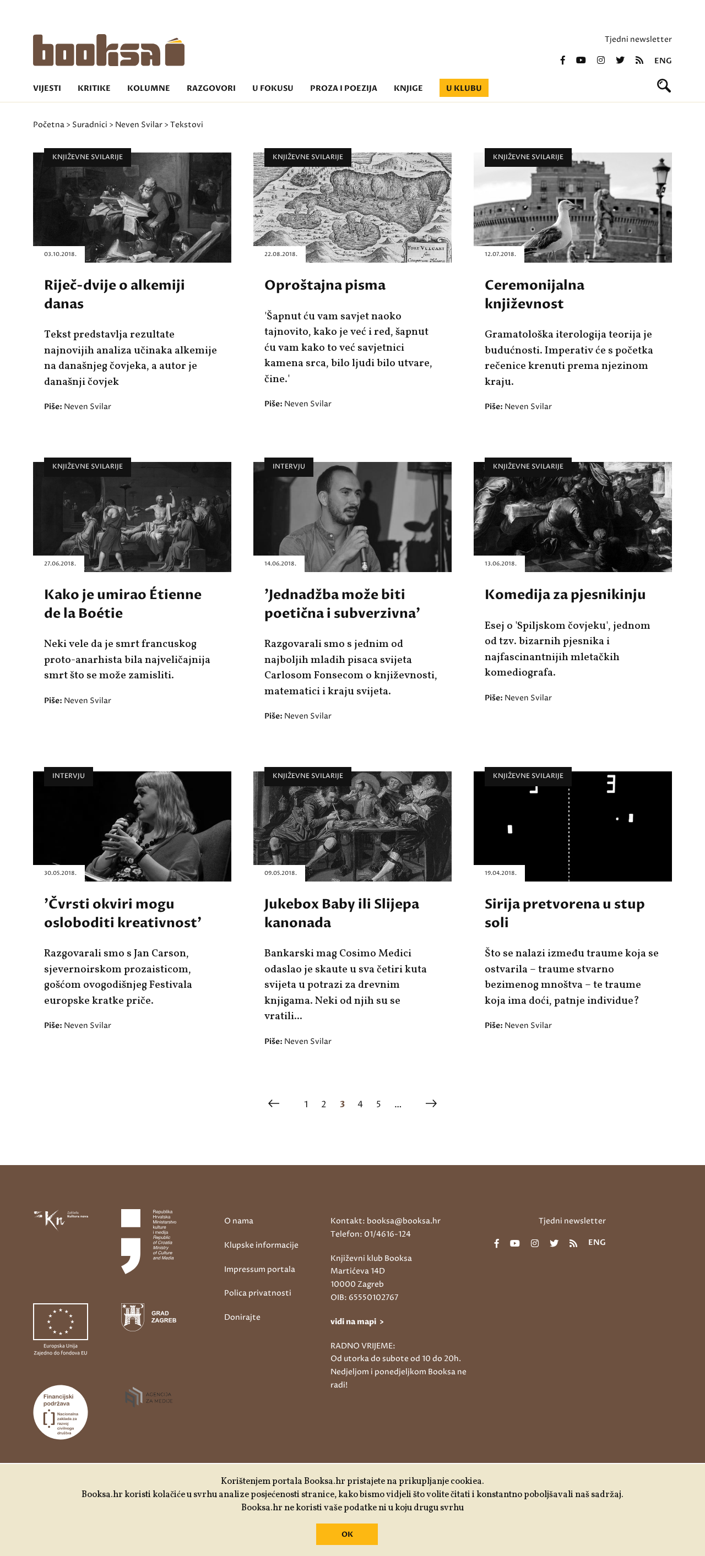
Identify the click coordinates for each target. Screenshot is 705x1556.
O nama (238, 1221)
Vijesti (47, 88)
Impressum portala (259, 1269)
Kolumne (148, 88)
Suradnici (89, 124)
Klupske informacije (261, 1245)
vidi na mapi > (357, 1321)
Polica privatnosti (257, 1293)
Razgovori (211, 88)
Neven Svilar (138, 124)
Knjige (408, 88)
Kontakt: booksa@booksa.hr (385, 1221)
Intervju (289, 466)
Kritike (94, 88)
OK (347, 1534)
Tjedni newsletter (638, 39)
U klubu (464, 88)
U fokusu (273, 88)
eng (663, 61)
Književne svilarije (87, 157)
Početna (48, 124)
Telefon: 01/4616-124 (370, 1234)
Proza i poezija (343, 88)
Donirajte (242, 1317)
